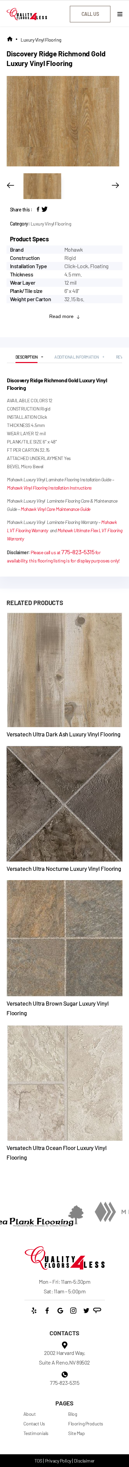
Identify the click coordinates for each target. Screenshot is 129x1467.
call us (90, 14)
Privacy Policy (58, 1461)
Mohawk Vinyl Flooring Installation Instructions (49, 488)
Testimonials (36, 1433)
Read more (61, 316)
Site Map (76, 1433)
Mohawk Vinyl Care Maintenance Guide (55, 509)
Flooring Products (85, 1423)
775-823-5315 (77, 552)
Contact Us (34, 1423)
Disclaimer (84, 1461)
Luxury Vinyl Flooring (41, 40)
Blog (72, 1414)
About (29, 1414)
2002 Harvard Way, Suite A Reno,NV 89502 (64, 1357)
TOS (38, 1461)
